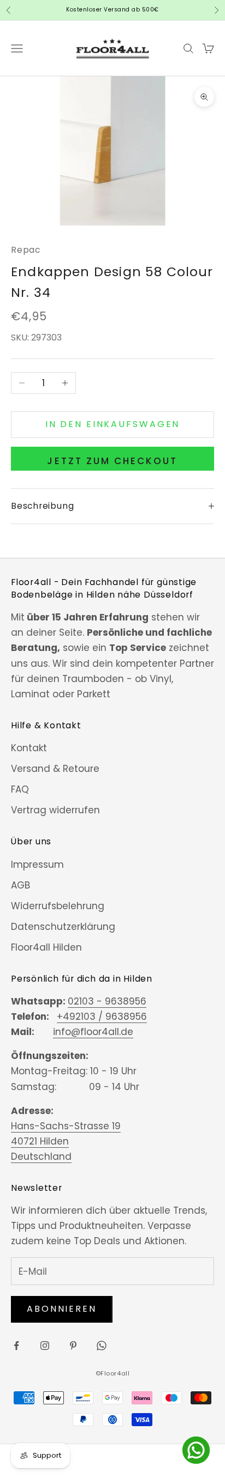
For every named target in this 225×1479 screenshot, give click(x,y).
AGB (20, 885)
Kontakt (29, 747)
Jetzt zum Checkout (112, 460)
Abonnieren (62, 1309)
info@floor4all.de (93, 1031)
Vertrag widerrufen (55, 810)
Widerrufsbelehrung (57, 905)
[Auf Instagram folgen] (44, 1345)
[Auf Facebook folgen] (16, 1345)
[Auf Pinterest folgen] (73, 1345)
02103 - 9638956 (107, 1001)
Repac (25, 249)
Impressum (37, 864)
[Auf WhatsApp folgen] (101, 1345)
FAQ (20, 789)
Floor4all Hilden (46, 947)
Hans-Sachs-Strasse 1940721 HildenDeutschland (66, 1141)
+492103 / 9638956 (102, 1016)
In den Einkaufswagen (112, 424)
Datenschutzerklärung (63, 926)
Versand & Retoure (55, 768)
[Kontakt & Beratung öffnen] (196, 1450)
